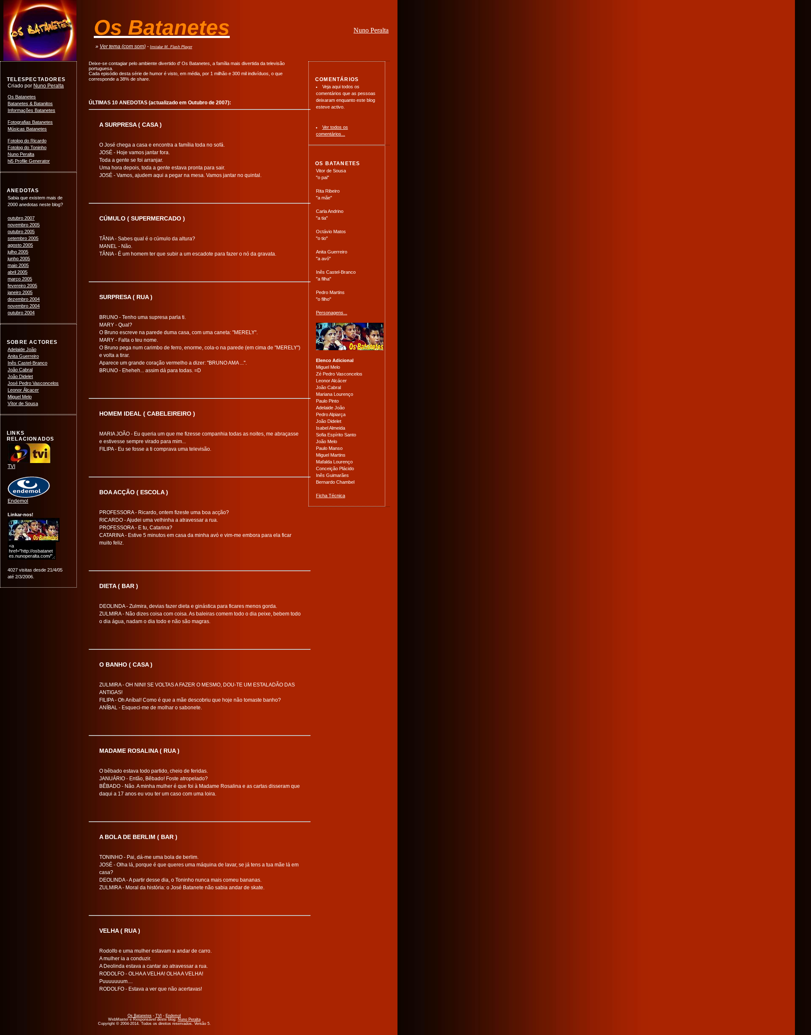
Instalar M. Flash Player (171, 47)
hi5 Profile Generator (29, 160)
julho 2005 (18, 251)
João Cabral (20, 369)
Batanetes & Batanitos (30, 103)
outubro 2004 (21, 312)
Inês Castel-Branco (27, 362)
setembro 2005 (23, 238)
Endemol (18, 501)
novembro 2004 (24, 305)
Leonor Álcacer (23, 389)
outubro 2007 (21, 218)
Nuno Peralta (371, 30)
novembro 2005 (24, 224)
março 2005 (20, 278)
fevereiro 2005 (22, 285)
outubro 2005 (21, 231)
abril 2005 (17, 272)
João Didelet (20, 376)
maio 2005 (18, 265)
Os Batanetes (22, 96)
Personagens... (331, 312)
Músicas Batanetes (27, 128)
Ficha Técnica (330, 495)
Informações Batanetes (31, 110)
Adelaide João (22, 349)
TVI (11, 466)
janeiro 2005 (20, 292)
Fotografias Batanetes (30, 122)
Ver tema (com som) (123, 46)
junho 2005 (19, 258)
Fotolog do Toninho (27, 147)
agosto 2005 (20, 245)
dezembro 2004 (24, 299)
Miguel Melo (20, 396)
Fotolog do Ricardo (27, 140)
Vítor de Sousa (23, 403)
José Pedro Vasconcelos (33, 383)
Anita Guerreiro (23, 356)
